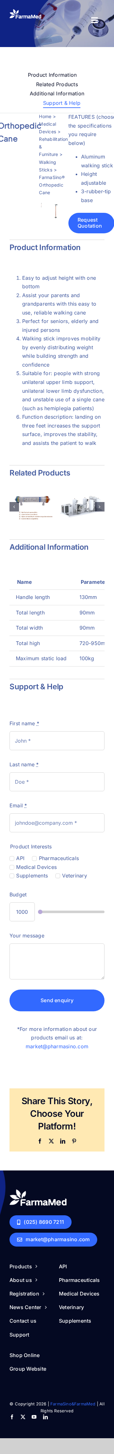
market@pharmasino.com (57, 1046)
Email (18, 805)
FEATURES (81, 117)
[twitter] (23, 1417)
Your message (27, 935)
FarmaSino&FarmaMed (73, 1403)
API (20, 858)
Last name (24, 764)
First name (24, 723)
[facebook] (12, 1417)
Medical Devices (36, 867)
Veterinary (74, 876)
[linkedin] (45, 1417)
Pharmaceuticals (59, 858)
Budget (18, 894)
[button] (14, 507)
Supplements (32, 876)
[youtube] (34, 1417)
